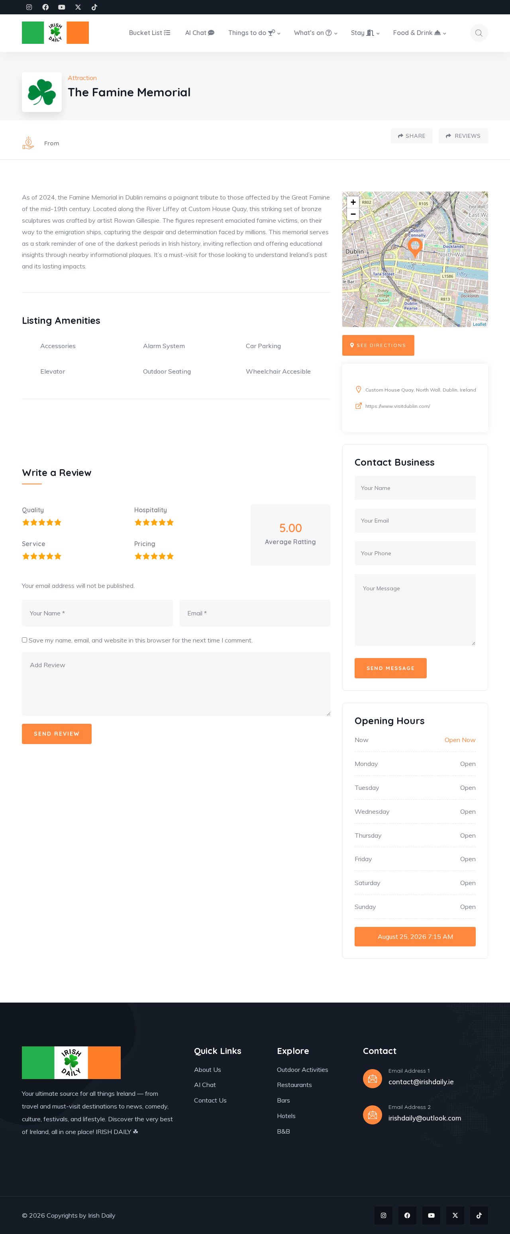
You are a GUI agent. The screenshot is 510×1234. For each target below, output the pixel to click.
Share (416, 136)
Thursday (368, 835)
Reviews (467, 136)
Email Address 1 (409, 1070)
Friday (363, 859)
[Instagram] (29, 7)
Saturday (368, 883)
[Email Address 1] (372, 1078)
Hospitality (150, 510)
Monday (366, 764)
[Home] (55, 33)
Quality (33, 510)
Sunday (365, 907)
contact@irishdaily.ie (421, 1081)
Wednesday (372, 811)
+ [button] (353, 202)
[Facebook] (45, 7)
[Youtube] (62, 7)
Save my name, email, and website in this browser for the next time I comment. (141, 640)
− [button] (353, 214)
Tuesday (367, 787)
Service (33, 544)
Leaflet (479, 324)
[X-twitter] (78, 7)
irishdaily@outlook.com (424, 1118)
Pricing (144, 544)
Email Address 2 (409, 1107)
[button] (378, 345)
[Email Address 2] (372, 1114)
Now (362, 740)
